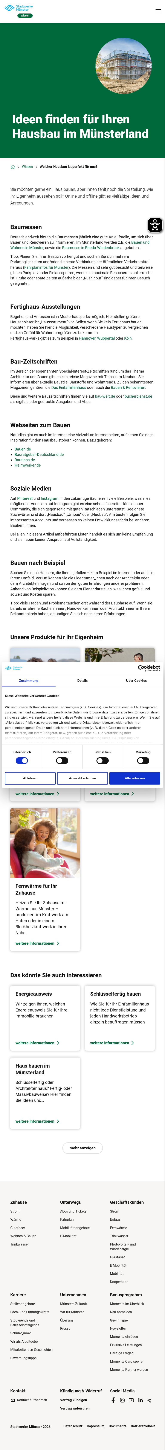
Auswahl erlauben (82, 778)
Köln (128, 338)
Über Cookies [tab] (136, 680)
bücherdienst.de (138, 396)
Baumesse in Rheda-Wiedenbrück (90, 247)
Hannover (87, 338)
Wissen (27, 167)
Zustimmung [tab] (28, 680)
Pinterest (25, 498)
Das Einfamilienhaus (68, 387)
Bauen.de (23, 449)
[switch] (62, 760)
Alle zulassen (135, 778)
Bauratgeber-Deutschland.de (39, 454)
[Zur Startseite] (18, 8)
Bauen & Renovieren (128, 387)
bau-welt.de (105, 396)
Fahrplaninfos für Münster (46, 267)
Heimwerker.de (28, 465)
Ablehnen (30, 778)
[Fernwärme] (45, 879)
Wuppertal (106, 338)
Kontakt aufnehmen (32, 1400)
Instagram (49, 498)
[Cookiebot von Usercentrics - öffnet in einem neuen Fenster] (141, 668)
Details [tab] (82, 680)
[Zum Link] (45, 1018)
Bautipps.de (25, 460)
